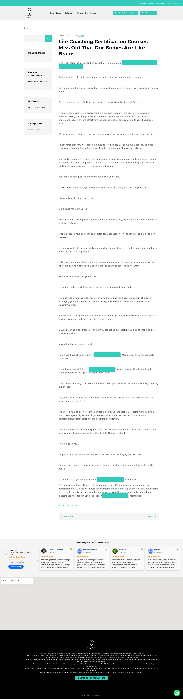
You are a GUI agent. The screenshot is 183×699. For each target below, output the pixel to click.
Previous (68, 516)
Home (52, 13)
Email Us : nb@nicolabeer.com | (148, 3)
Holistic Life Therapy (107, 354)
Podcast (93, 13)
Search (48, 38)
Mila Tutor (122, 550)
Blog (86, 13)
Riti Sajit (157, 550)
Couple (58, 13)
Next (151, 516)
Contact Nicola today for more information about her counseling (28, 3)
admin (31, 82)
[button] (177, 693)
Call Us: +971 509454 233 (171, 3)
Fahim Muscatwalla (90, 550)
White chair (42, 82)
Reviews (80, 13)
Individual (69, 13)
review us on (14, 566)
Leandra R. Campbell (55, 550)
